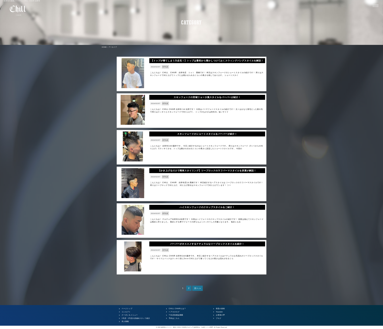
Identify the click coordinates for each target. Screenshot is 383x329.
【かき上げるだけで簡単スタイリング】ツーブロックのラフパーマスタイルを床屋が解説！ (207, 170)
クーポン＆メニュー (130, 315)
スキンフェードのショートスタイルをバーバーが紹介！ (207, 134)
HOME (104, 47)
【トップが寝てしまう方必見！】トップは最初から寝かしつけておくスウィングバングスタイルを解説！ (207, 60)
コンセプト (126, 312)
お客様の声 (220, 315)
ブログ (218, 318)
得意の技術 (220, 308)
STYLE (165, 67)
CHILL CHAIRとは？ (177, 308)
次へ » (197, 288)
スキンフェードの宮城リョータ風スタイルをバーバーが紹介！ (207, 97)
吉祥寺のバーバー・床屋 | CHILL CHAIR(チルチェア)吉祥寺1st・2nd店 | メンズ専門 (187, 327)
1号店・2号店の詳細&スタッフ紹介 (136, 318)
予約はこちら (174, 318)
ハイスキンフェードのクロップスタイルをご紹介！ (207, 207)
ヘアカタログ (174, 312)
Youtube (219, 312)
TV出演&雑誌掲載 (176, 315)
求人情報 (125, 321)
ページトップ (127, 308)
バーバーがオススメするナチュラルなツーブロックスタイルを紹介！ (207, 244)
